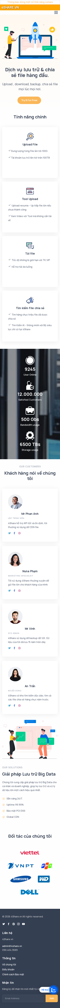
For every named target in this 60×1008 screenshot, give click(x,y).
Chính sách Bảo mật (13, 974)
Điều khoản (8, 969)
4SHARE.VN (10, 7)
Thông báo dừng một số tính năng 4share (30, 2)
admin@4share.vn (12, 946)
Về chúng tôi (9, 964)
